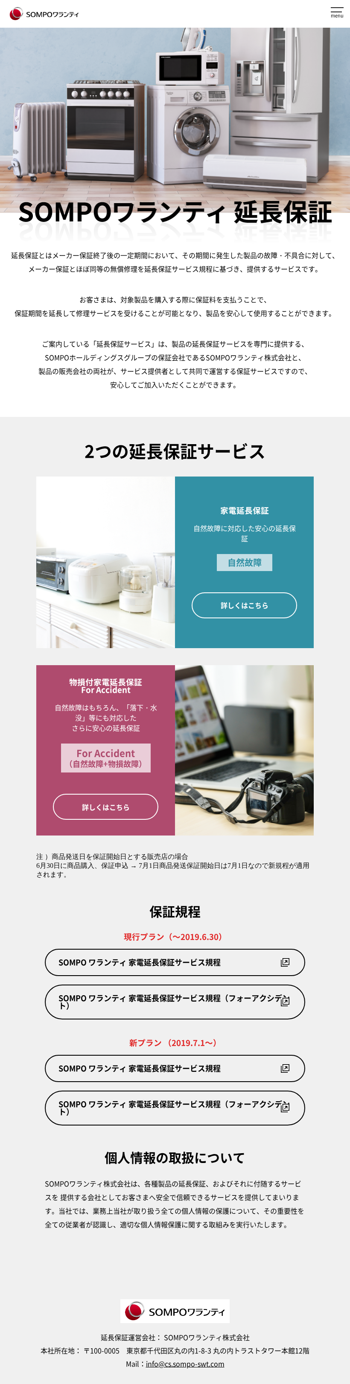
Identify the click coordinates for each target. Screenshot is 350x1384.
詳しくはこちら (244, 605)
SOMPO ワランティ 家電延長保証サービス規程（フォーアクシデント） (174, 1001)
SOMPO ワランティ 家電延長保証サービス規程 (139, 962)
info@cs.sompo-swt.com (185, 1363)
